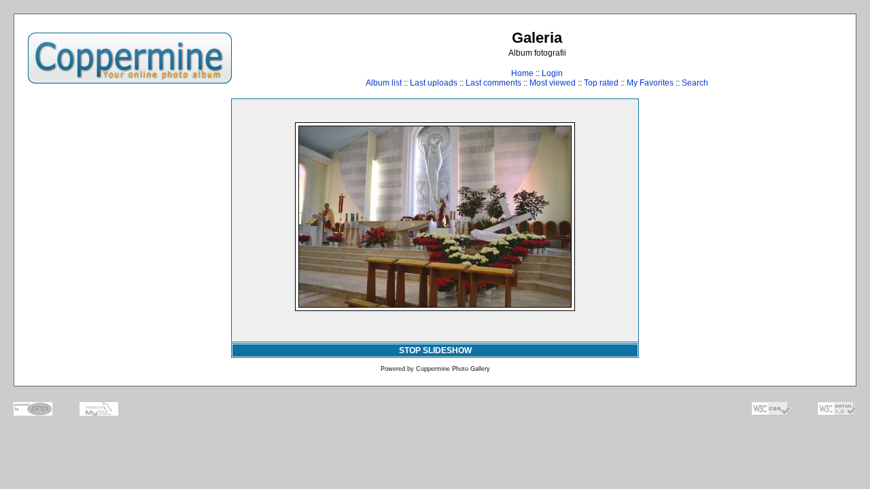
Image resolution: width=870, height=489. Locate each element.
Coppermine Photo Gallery (453, 368)
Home (522, 73)
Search (695, 83)
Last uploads (433, 83)
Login (552, 73)
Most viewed (552, 83)
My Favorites (650, 83)
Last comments (493, 83)
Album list (384, 83)
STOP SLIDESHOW (435, 350)
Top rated (601, 83)
